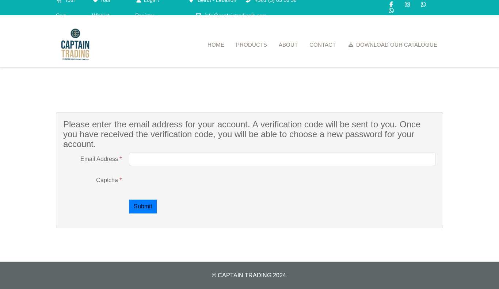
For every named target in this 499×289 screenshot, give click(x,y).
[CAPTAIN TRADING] (75, 45)
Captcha (109, 180)
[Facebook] (391, 4)
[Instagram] (407, 4)
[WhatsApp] (423, 4)
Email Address (101, 159)
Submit (143, 206)
